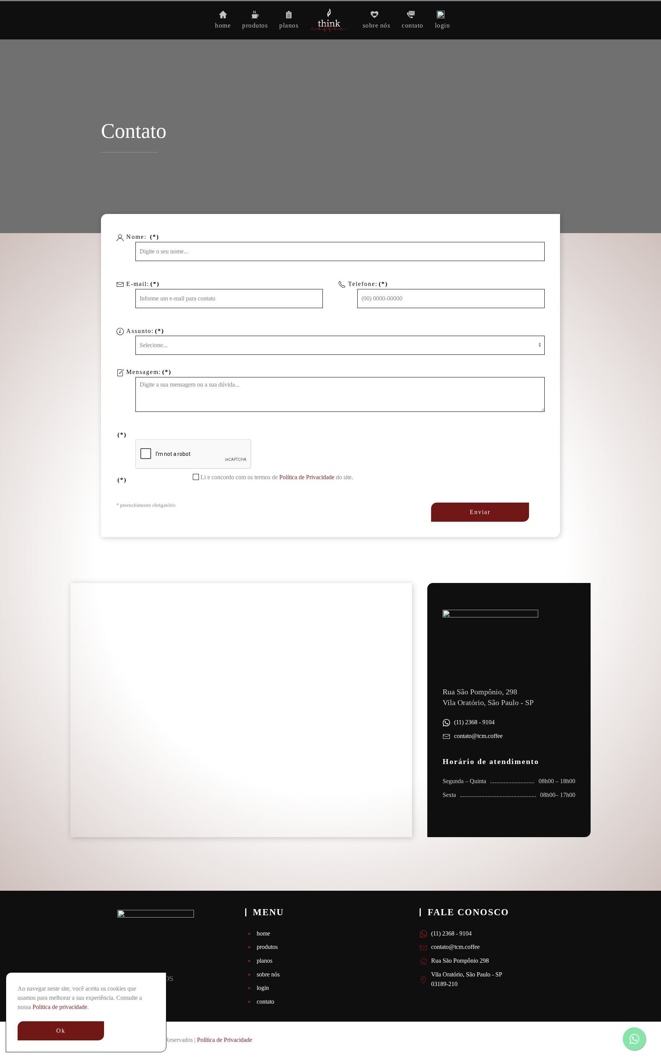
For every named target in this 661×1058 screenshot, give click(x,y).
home (263, 933)
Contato (412, 25)
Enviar (480, 512)
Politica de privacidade (60, 1007)
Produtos (255, 25)
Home (223, 25)
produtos (267, 947)
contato (265, 1001)
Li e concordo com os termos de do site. (276, 477)
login (263, 988)
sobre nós (268, 974)
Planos (288, 25)
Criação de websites (539, 1039)
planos (264, 960)
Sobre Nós (377, 25)
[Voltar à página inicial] (330, 20)
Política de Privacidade (307, 477)
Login (442, 25)
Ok (60, 1030)
